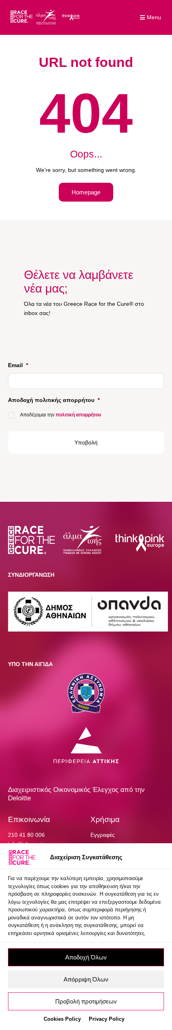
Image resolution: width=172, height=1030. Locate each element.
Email (18, 365)
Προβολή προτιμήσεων (86, 1001)
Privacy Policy (106, 1019)
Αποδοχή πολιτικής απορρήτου (54, 400)
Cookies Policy (62, 1019)
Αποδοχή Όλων (86, 957)
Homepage (86, 192)
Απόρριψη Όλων (86, 979)
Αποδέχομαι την (60, 415)
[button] (151, 17)
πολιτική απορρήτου (78, 415)
